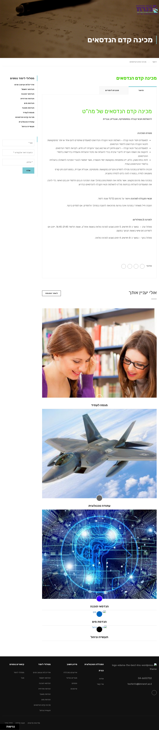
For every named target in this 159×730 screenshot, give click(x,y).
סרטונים (74, 689)
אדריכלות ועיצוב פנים (24, 84)
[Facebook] (142, 266)
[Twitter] (129, 266)
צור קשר (100, 684)
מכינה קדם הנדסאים (24, 117)
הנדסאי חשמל (27, 89)
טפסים (74, 683)
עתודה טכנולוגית (99, 506)
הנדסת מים (99, 621)
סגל (22, 678)
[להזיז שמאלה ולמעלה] (2, 726)
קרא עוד (99, 353)
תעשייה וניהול (99, 637)
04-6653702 (145, 678)
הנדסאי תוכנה (99, 606)
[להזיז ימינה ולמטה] (4, 727)
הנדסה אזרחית (27, 98)
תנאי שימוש (20, 723)
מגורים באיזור (71, 678)
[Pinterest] (123, 266)
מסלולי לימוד (19, 672)
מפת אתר (9, 723)
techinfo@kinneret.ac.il (139, 684)
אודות (101, 678)
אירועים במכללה (70, 672)
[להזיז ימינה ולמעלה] (4, 726)
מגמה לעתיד (99, 405)
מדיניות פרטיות (34, 723)
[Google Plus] (136, 266)
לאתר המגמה (51, 293)
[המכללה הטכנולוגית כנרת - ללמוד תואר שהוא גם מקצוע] (147, 11)
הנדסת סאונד (28, 108)
